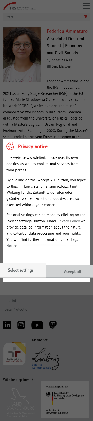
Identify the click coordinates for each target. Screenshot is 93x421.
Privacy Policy (68, 220)
